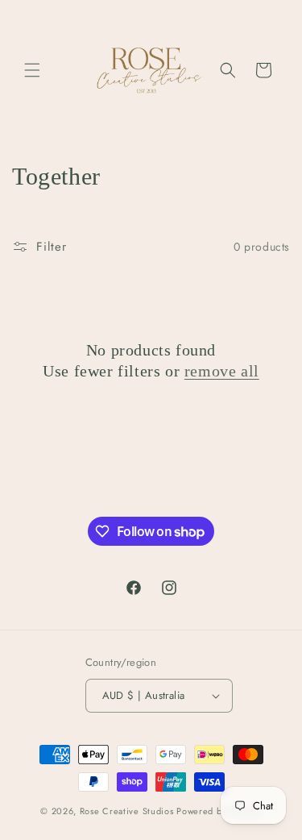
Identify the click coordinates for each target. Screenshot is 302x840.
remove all (221, 371)
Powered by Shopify (219, 811)
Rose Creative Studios (128, 811)
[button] (32, 70)
